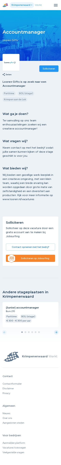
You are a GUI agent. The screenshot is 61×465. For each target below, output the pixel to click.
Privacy (6, 393)
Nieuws (6, 413)
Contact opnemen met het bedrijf (30, 247)
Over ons (7, 418)
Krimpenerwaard (21, 5)
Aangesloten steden (13, 422)
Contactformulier (12, 383)
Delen (7, 74)
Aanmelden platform (14, 443)
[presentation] (4, 332)
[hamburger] (55, 5)
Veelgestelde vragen (13, 452)
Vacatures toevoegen (14, 447)
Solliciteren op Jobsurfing (35, 258)
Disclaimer (8, 388)
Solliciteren (49, 68)
